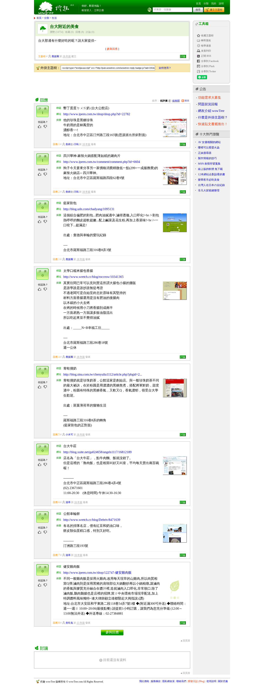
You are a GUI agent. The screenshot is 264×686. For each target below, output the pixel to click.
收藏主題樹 (207, 35)
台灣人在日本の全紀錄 (211, 185)
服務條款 (156, 681)
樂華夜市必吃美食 (208, 179)
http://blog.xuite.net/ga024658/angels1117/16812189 (97, 452)
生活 (54, 18)
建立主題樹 (216, 9)
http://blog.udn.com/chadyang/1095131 (88, 209)
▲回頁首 (185, 640)
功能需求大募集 (209, 97)
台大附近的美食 (64, 26)
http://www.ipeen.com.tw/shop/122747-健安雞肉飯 (97, 572)
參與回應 (112, 48)
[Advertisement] (109, 84)
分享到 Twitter (208, 71)
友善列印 (206, 50)
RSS (187, 100)
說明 (221, 3)
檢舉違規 (206, 45)
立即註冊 (99, 10)
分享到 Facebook (210, 61)
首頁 (198, 3)
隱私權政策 (168, 681)
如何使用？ (165, 67)
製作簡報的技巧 (207, 158)
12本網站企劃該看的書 (211, 174)
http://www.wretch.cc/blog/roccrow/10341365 (93, 276)
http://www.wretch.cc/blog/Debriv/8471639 (91, 519)
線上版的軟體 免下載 (210, 169)
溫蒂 (68, 502)
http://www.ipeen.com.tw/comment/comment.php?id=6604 (101, 162)
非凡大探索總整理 (208, 190)
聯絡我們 (181, 681)
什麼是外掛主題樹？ (213, 117)
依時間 (176, 100)
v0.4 (72, 5)
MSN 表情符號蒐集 (209, 163)
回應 (77, 32)
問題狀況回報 (208, 104)
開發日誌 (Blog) (196, 681)
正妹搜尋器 (204, 152)
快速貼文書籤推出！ (213, 124)
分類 (206, 3)
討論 (88, 32)
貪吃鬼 (69, 622)
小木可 (69, 434)
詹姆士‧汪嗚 (72, 144)
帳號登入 (87, 10)
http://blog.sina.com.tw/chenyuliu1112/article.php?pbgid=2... (102, 374)
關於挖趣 (223, 681)
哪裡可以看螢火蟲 (208, 147)
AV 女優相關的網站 (209, 142)
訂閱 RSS (206, 56)
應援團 (55, 56)
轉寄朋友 (206, 40)
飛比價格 (144, 681)
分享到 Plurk (207, 66)
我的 (213, 3)
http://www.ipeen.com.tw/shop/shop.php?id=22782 (96, 114)
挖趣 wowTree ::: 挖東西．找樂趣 (54, 7)
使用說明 (211, 681)
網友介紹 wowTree (211, 111)
